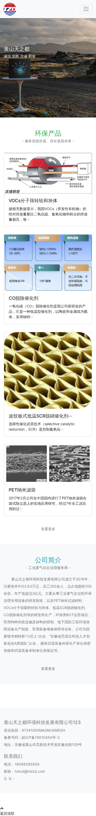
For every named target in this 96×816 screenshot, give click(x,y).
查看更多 (48, 529)
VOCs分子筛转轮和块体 (33, 200)
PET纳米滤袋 (22, 490)
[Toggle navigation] (86, 9)
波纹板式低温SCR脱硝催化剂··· (40, 416)
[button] (46, 113)
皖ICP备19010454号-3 (41, 737)
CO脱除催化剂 (23, 298)
